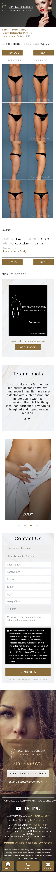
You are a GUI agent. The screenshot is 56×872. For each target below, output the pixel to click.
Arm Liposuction (27, 457)
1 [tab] (19, 525)
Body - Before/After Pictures (17, 33)
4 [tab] (36, 525)
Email (48, 868)
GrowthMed (41, 820)
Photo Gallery (19, 30)
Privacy (36, 679)
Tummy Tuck (28, 465)
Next (43, 52)
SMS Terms (33, 655)
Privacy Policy (19, 655)
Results (14, 800)
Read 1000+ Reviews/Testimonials (28, 341)
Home (5, 30)
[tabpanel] (28, 479)
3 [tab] (31, 525)
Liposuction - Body (12, 36)
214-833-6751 (28, 763)
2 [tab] (25, 525)
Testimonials (27, 800)
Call (28, 868)
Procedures (43, 800)
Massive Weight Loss (28, 473)
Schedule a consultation (28, 773)
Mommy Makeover (28, 481)
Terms (44, 679)
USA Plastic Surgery (7, 1)
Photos (8, 868)
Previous (12, 52)
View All (28, 497)
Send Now (28, 671)
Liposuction (28, 489)
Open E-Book (28, 347)
